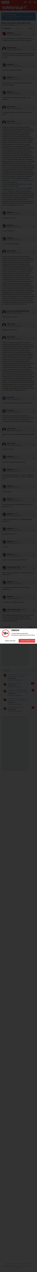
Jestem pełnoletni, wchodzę (28, 641)
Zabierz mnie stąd (10, 641)
